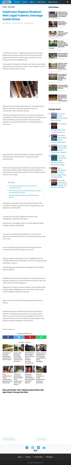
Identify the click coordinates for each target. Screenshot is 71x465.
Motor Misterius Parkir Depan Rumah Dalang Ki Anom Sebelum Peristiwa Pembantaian (30, 358)
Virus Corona (19, 6)
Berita (32, 2)
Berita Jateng (53, 2)
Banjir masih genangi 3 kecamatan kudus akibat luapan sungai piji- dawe (18, 357)
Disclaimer (49, 457)
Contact (27, 457)
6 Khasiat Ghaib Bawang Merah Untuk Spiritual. (63, 55)
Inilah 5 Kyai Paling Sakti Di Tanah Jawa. (62, 23)
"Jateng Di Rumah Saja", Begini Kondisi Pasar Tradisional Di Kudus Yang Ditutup (18, 379)
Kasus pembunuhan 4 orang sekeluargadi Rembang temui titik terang (8, 378)
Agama (25, 2)
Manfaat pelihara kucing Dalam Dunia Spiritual (63, 33)
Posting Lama (41, 439)
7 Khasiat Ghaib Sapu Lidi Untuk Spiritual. (63, 87)
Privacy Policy (38, 457)
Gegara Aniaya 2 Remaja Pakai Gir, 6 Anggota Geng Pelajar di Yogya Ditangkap (41, 357)
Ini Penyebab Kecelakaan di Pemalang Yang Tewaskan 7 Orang (22, 186)
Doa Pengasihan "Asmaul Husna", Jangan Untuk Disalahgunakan (58, 172)
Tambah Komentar (29, 23)
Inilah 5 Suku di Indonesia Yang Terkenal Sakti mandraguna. (63, 14)
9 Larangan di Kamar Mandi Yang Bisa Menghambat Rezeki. (62, 77)
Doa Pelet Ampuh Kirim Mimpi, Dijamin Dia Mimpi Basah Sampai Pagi (59, 160)
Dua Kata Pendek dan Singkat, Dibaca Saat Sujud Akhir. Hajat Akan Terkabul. (58, 45)
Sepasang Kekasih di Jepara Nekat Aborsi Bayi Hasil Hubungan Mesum (30, 378)
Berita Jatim (41, 2)
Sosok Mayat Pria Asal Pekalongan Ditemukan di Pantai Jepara (7, 356)
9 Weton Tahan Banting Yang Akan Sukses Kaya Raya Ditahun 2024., (62, 66)
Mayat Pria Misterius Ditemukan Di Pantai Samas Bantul (24, 196)
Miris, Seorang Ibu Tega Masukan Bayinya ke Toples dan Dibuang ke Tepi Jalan (25, 191)
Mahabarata (31, 6)
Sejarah (17, 2)
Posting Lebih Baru (9, 439)
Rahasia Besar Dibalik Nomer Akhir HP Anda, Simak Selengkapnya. (62, 98)
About (20, 457)
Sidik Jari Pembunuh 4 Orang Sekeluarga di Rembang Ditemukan (40, 378)
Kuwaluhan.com (39, 462)
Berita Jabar (8, 6)
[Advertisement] (24, 38)
